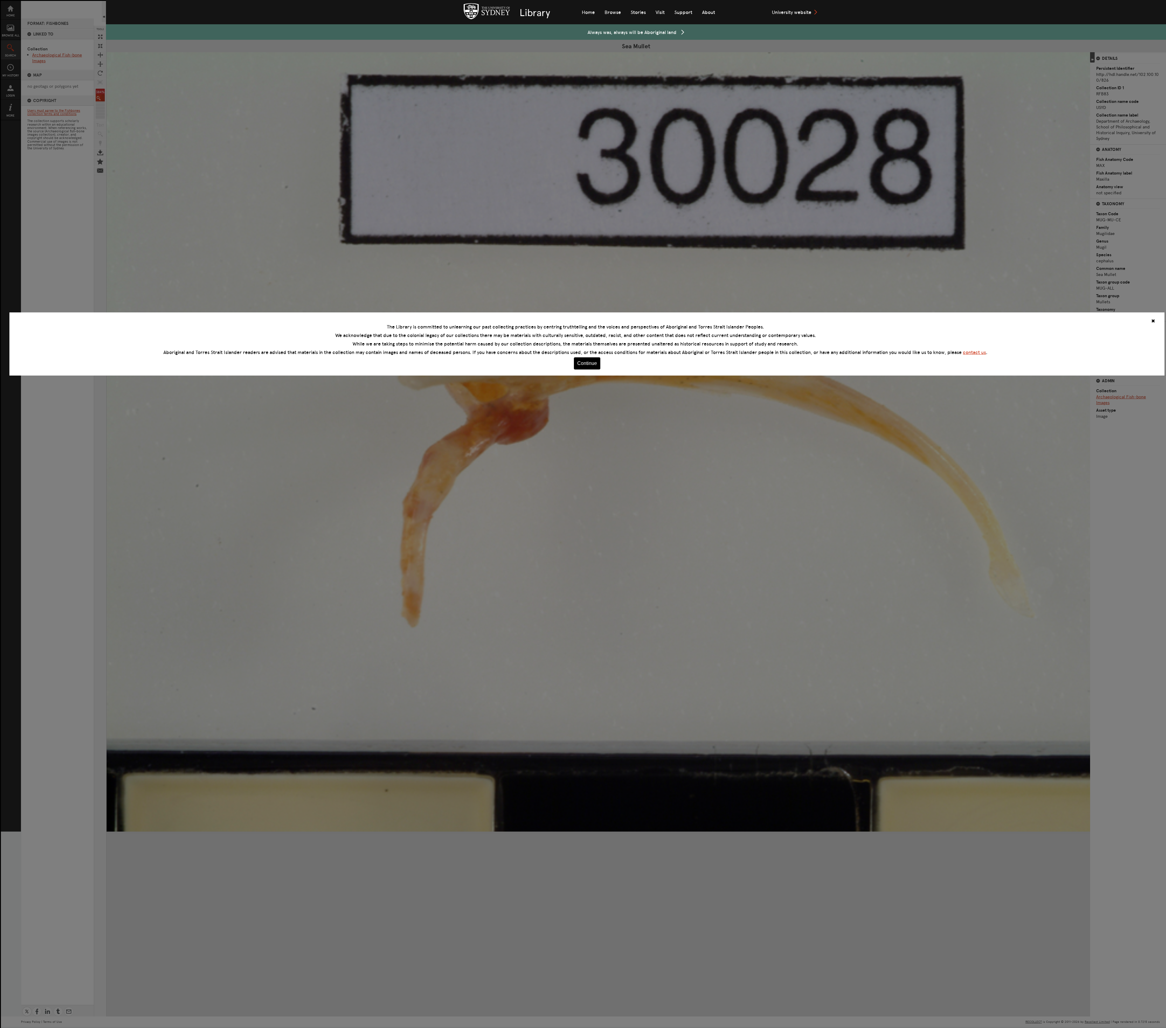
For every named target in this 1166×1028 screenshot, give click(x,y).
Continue (587, 363)
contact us (974, 352)
